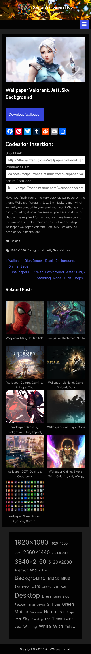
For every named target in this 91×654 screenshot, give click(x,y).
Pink (62, 612)
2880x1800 (60, 553)
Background (36, 250)
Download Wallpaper (25, 114)
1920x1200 (59, 543)
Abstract (21, 570)
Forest (31, 604)
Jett (48, 250)
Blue (65, 578)
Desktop (27, 595)
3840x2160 (30, 561)
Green (68, 604)
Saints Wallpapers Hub (53, 7)
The (47, 619)
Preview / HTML (18, 167)
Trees (57, 619)
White (45, 626)
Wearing (30, 626)
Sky (55, 250)
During (57, 596)
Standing (37, 619)
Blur (17, 586)
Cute (63, 586)
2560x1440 (36, 552)
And (33, 570)
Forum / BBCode (18, 181)
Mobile (21, 611)
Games (15, 241)
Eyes (66, 596)
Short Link (14, 153)
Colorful (47, 586)
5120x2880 (60, 562)
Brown (25, 586)
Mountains (36, 612)
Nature (50, 611)
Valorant (65, 250)
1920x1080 (18, 250)
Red (18, 619)
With (58, 626)
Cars (35, 586)
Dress (46, 596)
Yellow (70, 627)
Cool (56, 586)
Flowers (20, 604)
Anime (43, 570)
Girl (50, 604)
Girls (57, 604)
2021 (18, 553)
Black (53, 578)
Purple (71, 612)
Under (68, 619)
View (18, 626)
